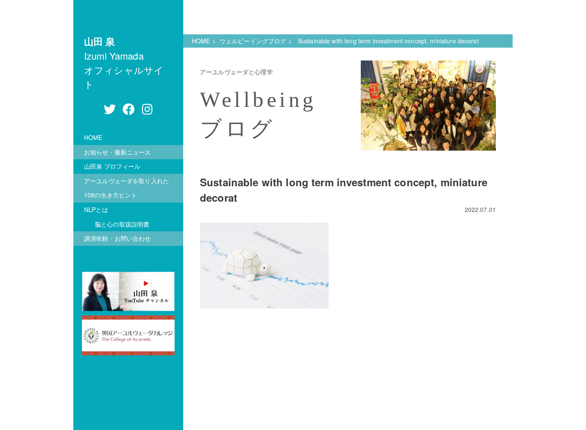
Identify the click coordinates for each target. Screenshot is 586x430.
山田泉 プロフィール (112, 166)
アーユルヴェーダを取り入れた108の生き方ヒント (126, 188)
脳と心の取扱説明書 (122, 224)
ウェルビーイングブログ (253, 40)
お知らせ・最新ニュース (117, 152)
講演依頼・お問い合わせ (117, 238)
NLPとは (96, 209)
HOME (93, 137)
